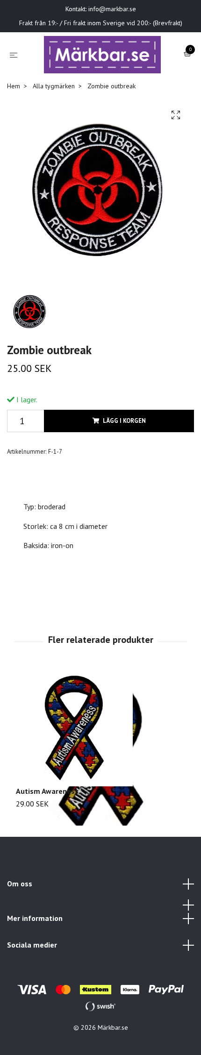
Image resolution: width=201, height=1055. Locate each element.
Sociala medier (32, 954)
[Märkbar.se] (102, 59)
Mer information (35, 927)
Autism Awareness (47, 800)
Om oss (19, 893)
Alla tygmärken (54, 95)
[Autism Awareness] (100, 737)
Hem (13, 95)
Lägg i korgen (124, 430)
